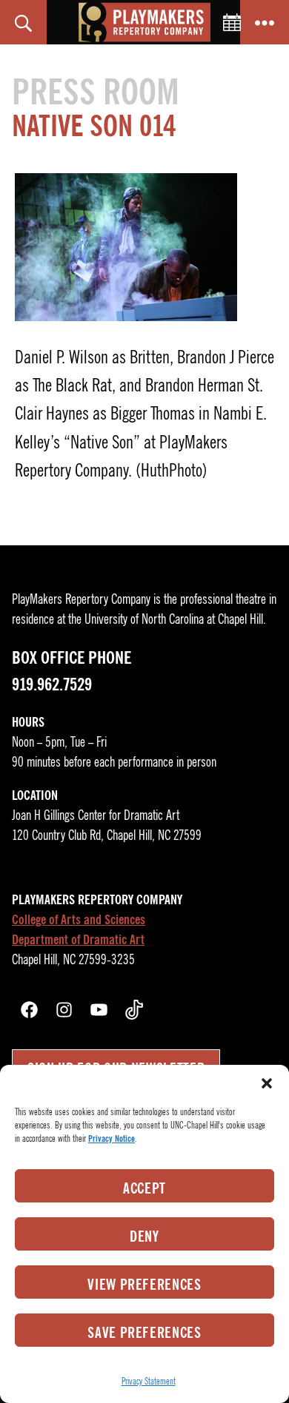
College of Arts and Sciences (78, 920)
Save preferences (144, 1332)
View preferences (144, 1284)
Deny (144, 1236)
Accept (144, 1188)
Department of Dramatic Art (78, 940)
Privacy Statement (149, 1381)
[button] (266, 1083)
